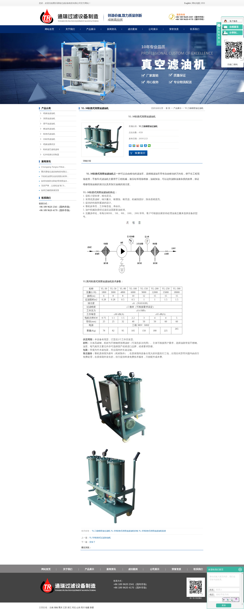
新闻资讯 (111, 29)
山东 (78, 607)
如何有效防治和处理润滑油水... (55, 181)
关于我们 (70, 29)
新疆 (92, 607)
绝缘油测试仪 (49, 144)
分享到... (233, 32)
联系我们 (194, 29)
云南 (51, 607)
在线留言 (234, 27)
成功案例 (132, 29)
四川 (83, 607)
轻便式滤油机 (49, 134)
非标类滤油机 (49, 139)
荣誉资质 (174, 29)
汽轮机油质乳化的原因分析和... (55, 176)
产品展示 (91, 29)
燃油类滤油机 (49, 129)
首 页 (168, 108)
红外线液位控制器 (51, 154)
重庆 (60, 607)
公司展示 (153, 29)
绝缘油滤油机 (49, 113)
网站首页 (49, 29)
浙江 (69, 607)
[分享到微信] (149, 145)
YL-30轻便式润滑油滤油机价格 (124, 531)
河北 (74, 607)
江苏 (65, 607)
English (187, 3)
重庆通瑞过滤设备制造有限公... (55, 172)
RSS (203, 3)
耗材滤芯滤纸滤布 (51, 149)
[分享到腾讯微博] (141, 145)
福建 (87, 607)
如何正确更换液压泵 (50, 190)
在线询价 (138, 153)
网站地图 (196, 3)
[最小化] (240, 569)
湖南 (56, 607)
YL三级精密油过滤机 (194, 108)
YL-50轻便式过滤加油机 (100, 538)
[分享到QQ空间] (134, 145)
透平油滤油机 (49, 123)
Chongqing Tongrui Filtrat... (53, 167)
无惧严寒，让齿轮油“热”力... (53, 185)
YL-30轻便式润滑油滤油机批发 (152, 531)
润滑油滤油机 (49, 118)
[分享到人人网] (145, 145)
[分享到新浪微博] (137, 145)
